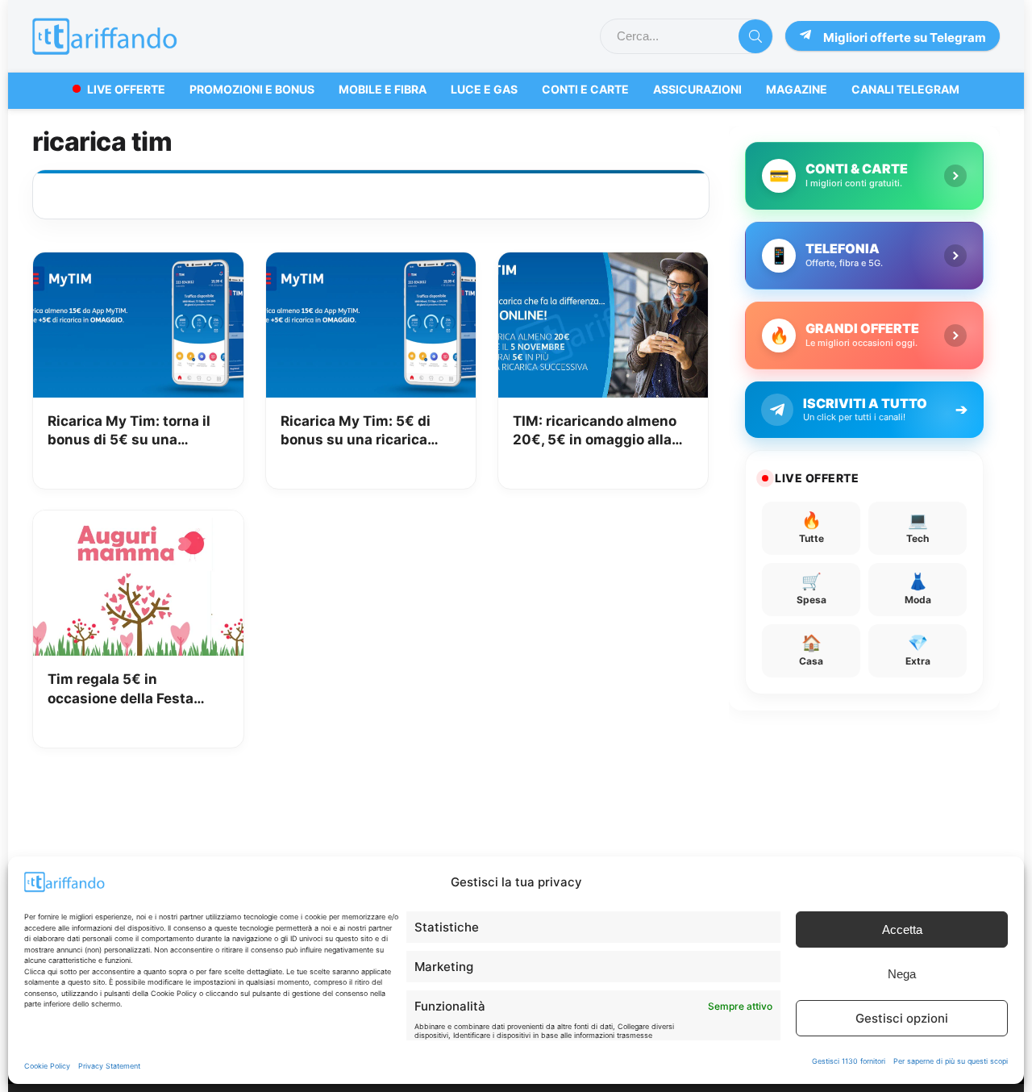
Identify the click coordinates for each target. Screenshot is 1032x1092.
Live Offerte (126, 89)
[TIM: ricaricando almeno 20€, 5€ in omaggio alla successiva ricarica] (603, 264)
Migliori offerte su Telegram (904, 37)
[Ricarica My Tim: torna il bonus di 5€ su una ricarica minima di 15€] (138, 264)
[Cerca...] (755, 36)
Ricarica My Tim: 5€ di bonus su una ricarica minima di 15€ (356, 432)
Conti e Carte (585, 89)
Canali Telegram (905, 89)
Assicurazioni (697, 89)
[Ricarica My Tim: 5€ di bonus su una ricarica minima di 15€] (371, 264)
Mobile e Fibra (383, 89)
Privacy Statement (109, 1065)
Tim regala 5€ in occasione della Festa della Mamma (121, 690)
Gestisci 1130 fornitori (848, 1061)
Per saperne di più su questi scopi (950, 1061)
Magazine (796, 89)
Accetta (902, 929)
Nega (902, 974)
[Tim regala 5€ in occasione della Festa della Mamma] (138, 522)
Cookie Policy (47, 1065)
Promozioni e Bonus (251, 89)
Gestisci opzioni (901, 1018)
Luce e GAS (484, 89)
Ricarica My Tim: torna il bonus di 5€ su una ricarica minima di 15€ (129, 432)
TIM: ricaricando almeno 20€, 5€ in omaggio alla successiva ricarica (594, 432)
